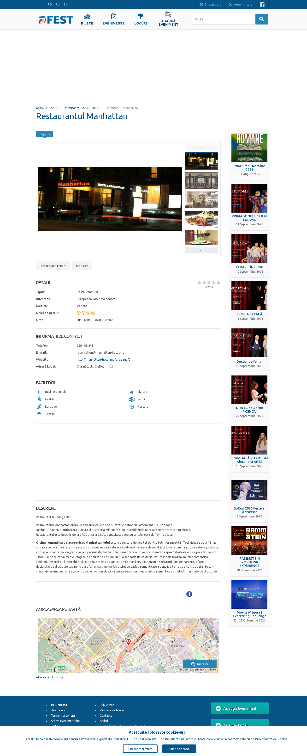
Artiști (104, 720)
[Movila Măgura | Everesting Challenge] (249, 594)
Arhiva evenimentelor (65, 720)
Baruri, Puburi (90, 108)
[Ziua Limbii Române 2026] (249, 148)
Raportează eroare (53, 265)
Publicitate (107, 705)
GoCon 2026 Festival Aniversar (249, 510)
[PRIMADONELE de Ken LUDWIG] (249, 198)
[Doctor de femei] (249, 342)
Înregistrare (213, 4)
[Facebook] (189, 594)
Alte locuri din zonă (49, 677)
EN (66, 4)
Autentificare (243, 4)
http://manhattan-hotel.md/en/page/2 (103, 359)
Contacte (106, 715)
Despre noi (58, 710)
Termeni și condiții (63, 715)
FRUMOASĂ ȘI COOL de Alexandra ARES (249, 460)
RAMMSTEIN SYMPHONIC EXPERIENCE (249, 562)
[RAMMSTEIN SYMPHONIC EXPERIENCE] (249, 540)
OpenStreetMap (192, 669)
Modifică (82, 265)
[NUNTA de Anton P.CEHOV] (249, 389)
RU (58, 4)
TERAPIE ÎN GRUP (249, 267)
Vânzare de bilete (112, 710)
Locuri (53, 108)
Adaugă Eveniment (240, 708)
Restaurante (71, 108)
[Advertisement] (153, 65)
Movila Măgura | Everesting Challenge (249, 614)
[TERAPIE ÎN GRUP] (249, 248)
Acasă (40, 108)
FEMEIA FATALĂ (249, 314)
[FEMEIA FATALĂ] (249, 295)
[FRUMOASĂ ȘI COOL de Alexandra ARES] (249, 440)
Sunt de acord (179, 748)
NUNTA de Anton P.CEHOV (249, 409)
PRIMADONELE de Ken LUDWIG (249, 218)
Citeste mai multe (140, 748)
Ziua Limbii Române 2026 (249, 168)
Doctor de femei (249, 361)
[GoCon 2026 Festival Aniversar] (249, 490)
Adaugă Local (235, 725)
